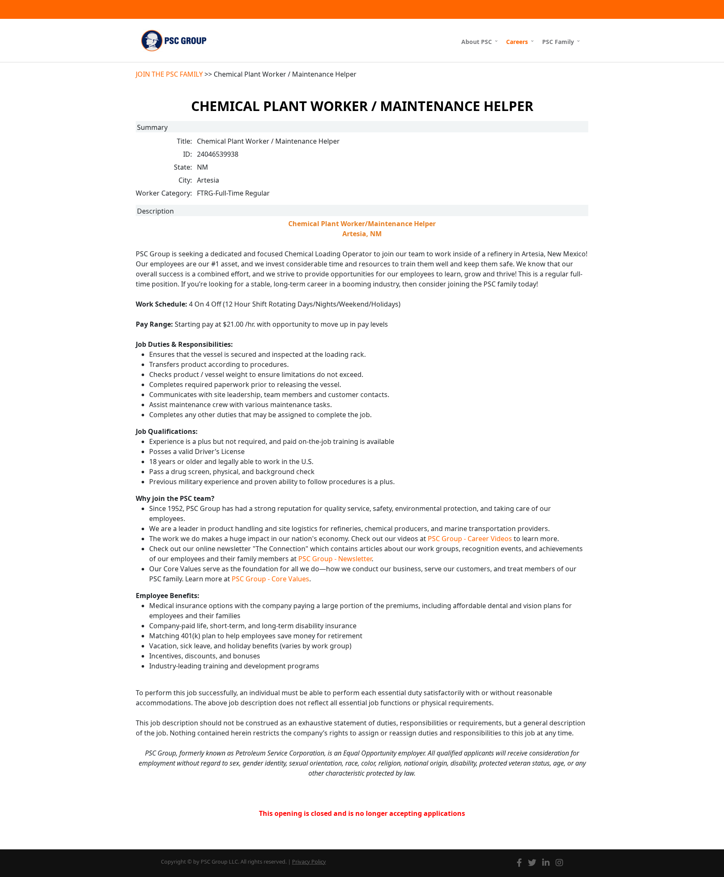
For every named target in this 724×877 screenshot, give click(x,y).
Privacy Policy (309, 861)
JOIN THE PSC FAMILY (169, 74)
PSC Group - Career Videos (470, 538)
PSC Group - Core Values (270, 578)
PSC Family (558, 42)
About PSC (476, 42)
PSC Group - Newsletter (335, 558)
